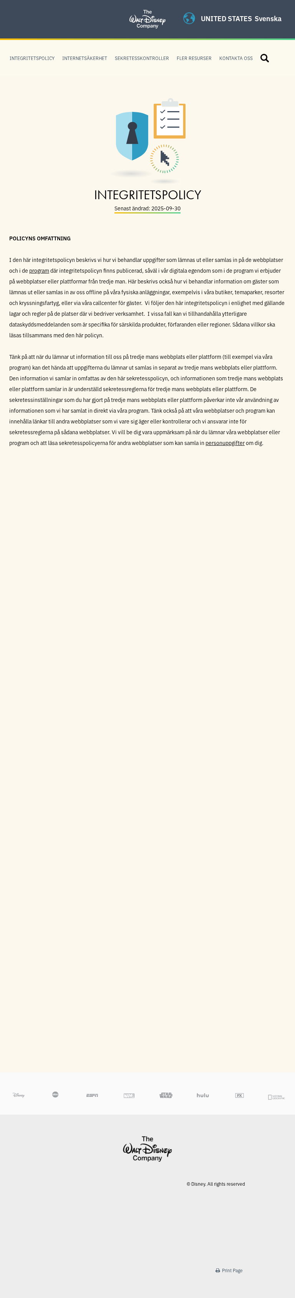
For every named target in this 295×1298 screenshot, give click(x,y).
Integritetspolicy (32, 58)
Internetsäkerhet (84, 58)
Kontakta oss (236, 58)
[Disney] (147, 1149)
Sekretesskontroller (142, 58)
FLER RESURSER (194, 58)
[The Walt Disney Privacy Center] (147, 9)
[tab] (147, 526)
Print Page (232, 1270)
